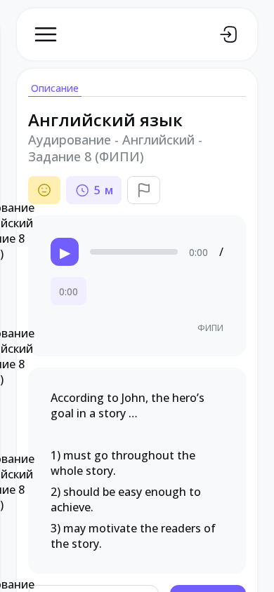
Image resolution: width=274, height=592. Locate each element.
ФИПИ (210, 328)
